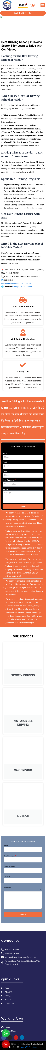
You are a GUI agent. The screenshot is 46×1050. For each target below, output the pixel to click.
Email (5, 462)
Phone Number (10, 866)
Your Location (9, 480)
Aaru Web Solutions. (28, 1047)
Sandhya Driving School (22, 287)
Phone (5, 471)
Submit (23, 914)
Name (5, 453)
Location (7, 877)
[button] (43, 5)
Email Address (10, 856)
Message (6, 489)
